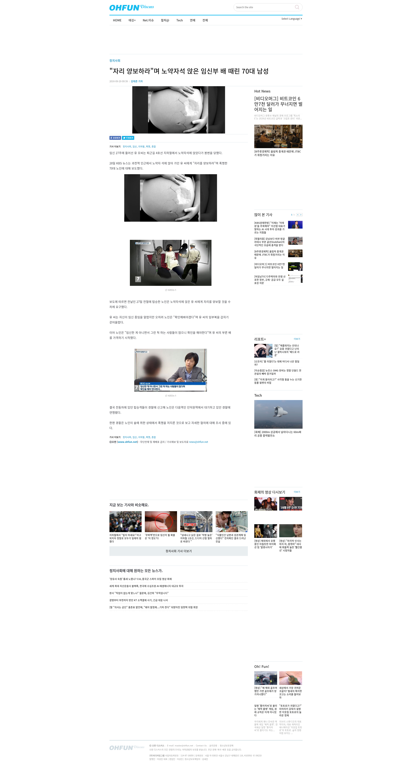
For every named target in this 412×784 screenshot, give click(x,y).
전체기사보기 (296, 748)
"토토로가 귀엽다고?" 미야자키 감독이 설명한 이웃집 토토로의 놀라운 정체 (290, 710)
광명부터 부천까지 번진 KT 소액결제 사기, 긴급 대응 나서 (138, 600)
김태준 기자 (137, 81)
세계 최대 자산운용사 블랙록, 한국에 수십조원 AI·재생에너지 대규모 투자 (146, 586)
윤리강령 (213, 745)
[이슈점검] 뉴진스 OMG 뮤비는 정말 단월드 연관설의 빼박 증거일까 (277, 372)
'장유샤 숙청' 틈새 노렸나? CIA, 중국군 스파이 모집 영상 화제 (140, 579)
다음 (301, 214)
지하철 (141, 146)
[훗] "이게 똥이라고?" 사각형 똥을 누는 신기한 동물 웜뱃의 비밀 (278, 381)
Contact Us (201, 745)
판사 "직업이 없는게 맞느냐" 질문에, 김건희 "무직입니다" (139, 593)
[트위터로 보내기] (128, 138)
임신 (135, 146)
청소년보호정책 (226, 745)
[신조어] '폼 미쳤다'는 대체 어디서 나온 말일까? (276, 363)
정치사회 (114, 60)
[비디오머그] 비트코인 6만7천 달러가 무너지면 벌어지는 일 (278, 104)
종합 (154, 146)
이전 (298, 214)
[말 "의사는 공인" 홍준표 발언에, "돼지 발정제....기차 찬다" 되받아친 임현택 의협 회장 (153, 607)
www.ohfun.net (127, 442)
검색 (299, 7)
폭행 (148, 146)
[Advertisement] (206, 43)
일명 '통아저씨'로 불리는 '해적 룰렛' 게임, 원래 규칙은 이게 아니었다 (265, 710)
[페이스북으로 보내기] (115, 138)
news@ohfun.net (198, 442)
